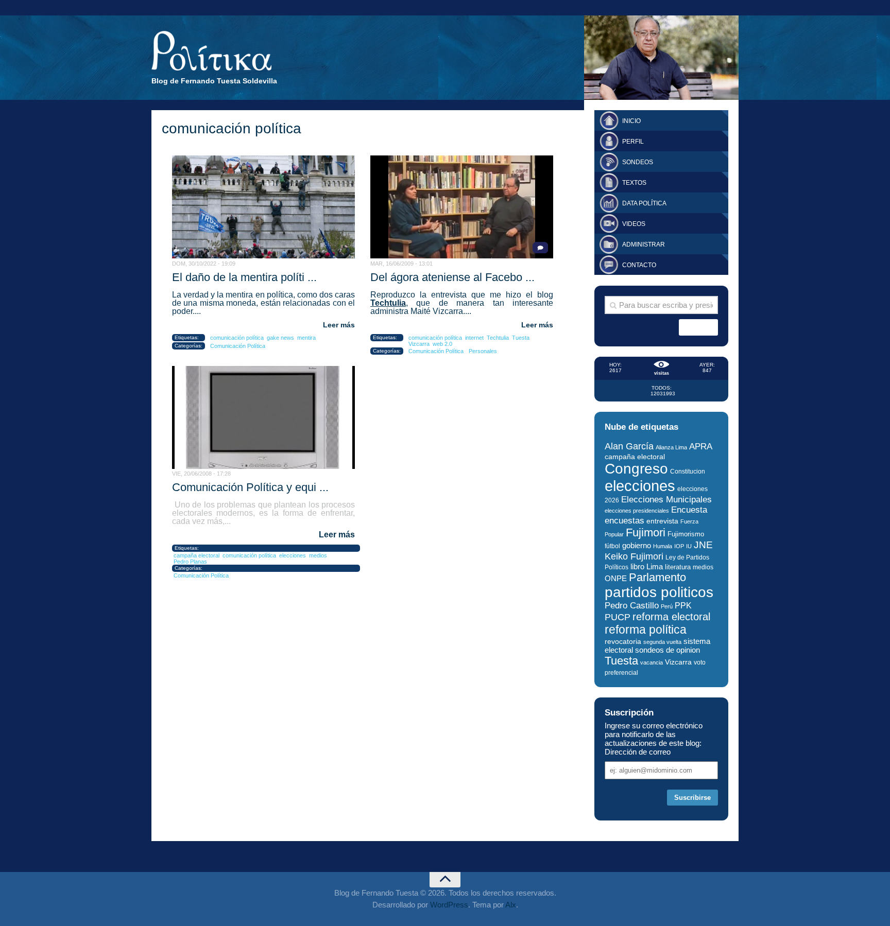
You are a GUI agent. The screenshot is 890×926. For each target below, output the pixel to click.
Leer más (339, 325)
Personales (483, 351)
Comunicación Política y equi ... (250, 487)
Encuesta (689, 510)
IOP (679, 546)
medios (318, 555)
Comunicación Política (237, 345)
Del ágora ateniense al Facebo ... (452, 277)
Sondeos (637, 162)
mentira (306, 337)
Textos (634, 182)
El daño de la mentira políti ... (244, 277)
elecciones (292, 555)
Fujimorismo (686, 534)
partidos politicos (659, 592)
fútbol (612, 546)
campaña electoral (196, 555)
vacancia (651, 662)
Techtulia (388, 303)
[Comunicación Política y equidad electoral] (263, 417)
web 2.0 (442, 343)
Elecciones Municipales (666, 499)
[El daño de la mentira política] (263, 206)
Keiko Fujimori (634, 556)
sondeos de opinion (667, 650)
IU (689, 546)
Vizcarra (419, 343)
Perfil (633, 141)
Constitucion (687, 471)
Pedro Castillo (632, 605)
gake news (280, 337)
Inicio (631, 121)
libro (637, 567)
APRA (700, 446)
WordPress (449, 904)
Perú (667, 606)
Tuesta (520, 337)
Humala (662, 546)
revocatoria (623, 641)
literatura (678, 567)
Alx (510, 904)
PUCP (617, 617)
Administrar (643, 244)
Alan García (629, 446)
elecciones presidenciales (637, 511)
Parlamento (657, 577)
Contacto (639, 265)
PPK (683, 605)
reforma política (646, 629)
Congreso (636, 469)
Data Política (644, 203)
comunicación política (237, 337)
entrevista (662, 521)
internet (474, 337)
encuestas (624, 520)
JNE (703, 544)
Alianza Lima (671, 447)
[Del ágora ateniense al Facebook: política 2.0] (461, 206)
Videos (633, 224)
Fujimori (645, 532)
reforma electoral (671, 616)
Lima (654, 566)
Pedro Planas (190, 561)
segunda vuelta (662, 642)
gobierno (636, 545)
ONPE (616, 578)
